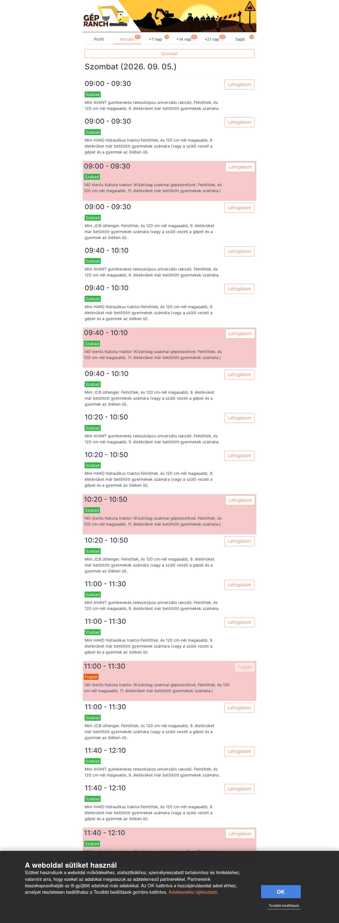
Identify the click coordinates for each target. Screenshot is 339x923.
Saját (240, 39)
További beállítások (284, 905)
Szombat (169, 53)
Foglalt (245, 667)
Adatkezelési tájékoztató (193, 891)
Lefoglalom (239, 84)
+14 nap (183, 39)
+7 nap (155, 39)
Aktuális (127, 39)
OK (281, 891)
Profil (99, 39)
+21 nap (211, 39)
